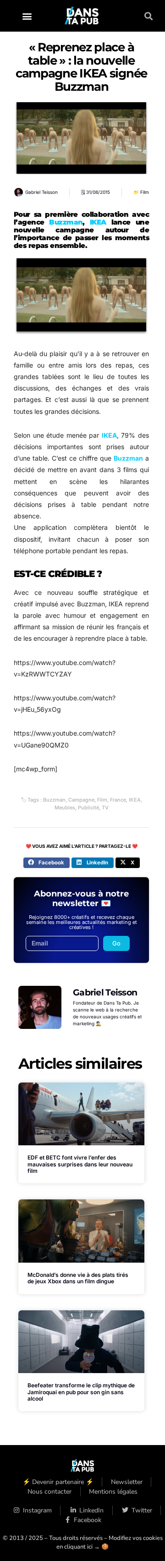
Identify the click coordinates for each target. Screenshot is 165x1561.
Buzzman (65, 222)
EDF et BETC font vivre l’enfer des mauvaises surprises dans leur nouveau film (80, 1164)
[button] (27, 15)
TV (105, 807)
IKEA (98, 222)
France (118, 800)
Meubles (65, 807)
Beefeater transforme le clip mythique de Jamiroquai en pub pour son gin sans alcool (81, 1392)
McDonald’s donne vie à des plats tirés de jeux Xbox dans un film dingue (78, 1278)
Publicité (88, 807)
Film (144, 192)
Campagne (81, 800)
